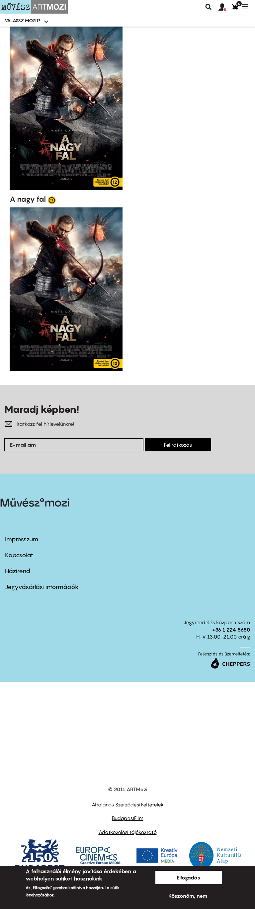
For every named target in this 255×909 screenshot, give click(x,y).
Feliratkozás (178, 445)
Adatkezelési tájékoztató (128, 832)
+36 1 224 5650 (231, 630)
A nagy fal (28, 199)
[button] (225, 7)
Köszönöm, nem (187, 896)
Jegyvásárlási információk (42, 586)
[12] (52, 199)
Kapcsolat (19, 555)
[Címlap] (34, 7)
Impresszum (21, 539)
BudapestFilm (127, 818)
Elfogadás (188, 877)
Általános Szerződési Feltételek (128, 804)
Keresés (208, 7)
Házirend (17, 571)
